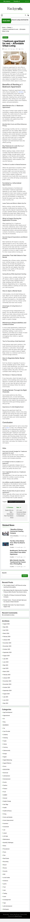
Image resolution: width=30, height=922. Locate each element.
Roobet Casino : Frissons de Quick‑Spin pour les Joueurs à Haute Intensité (13, 1)
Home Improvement (8, 820)
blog (4, 722)
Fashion (5, 785)
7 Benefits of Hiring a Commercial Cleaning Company (16, 531)
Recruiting (5, 861)
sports (4, 884)
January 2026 (6, 639)
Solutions (5, 880)
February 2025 (6, 674)
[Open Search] (25, 15)
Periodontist (6, 849)
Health (5, 807)
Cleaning (5, 737)
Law (4, 830)
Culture (5, 744)
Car (4, 728)
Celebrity (5, 734)
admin (12, 547)
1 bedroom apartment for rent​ (16, 501)
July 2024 (5, 697)
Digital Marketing (7, 760)
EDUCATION (6, 769)
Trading (5, 893)
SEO (4, 874)
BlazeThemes (18, 916)
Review (5, 868)
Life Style (5, 836)
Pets (4, 855)
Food (4, 791)
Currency (5, 747)
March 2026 (6, 633)
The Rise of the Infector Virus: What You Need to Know (17, 542)
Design (5, 753)
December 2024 (7, 681)
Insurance (5, 823)
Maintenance (6, 839)
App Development (7, 712)
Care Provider (6, 731)
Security (5, 871)
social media (6, 877)
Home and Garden (7, 817)
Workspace (6, 909)
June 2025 (5, 662)
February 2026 (6, 636)
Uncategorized (7, 899)
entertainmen (6, 776)
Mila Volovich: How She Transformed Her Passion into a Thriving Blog (18, 562)
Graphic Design (7, 801)
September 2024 (7, 690)
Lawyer (5, 833)
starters (21, 92)
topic (4, 890)
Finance (5, 788)
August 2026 (6, 624)
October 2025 (6, 649)
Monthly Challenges (8, 842)
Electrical (5, 772)
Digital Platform (7, 763)
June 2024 (5, 700)
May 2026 (5, 627)
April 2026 (5, 630)
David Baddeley (15, 536)
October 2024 (6, 687)
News (4, 845)
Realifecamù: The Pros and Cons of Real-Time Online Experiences (18, 552)
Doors (4, 766)
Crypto (5, 741)
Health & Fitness (7, 811)
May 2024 (5, 703)
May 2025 (5, 665)
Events (5, 782)
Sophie (5, 49)
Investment (6, 826)
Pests (4, 852)
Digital (4, 757)
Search (4, 573)
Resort (5, 864)
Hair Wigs (5, 804)
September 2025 (7, 652)
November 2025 (7, 646)
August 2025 (6, 655)
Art (4, 718)
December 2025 (7, 643)
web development (7, 906)
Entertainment (6, 779)
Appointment (6, 715)
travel (4, 896)
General (5, 37)
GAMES (5, 795)
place (7, 427)
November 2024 (7, 684)
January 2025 (6, 678)
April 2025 (5, 668)
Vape (4, 903)
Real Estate (6, 858)
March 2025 (6, 671)
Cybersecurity (6, 750)
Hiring (4, 814)
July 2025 (5, 658)
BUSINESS (6, 725)
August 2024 (6, 693)
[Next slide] (28, 1)
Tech (4, 887)
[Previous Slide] (26, 1)
